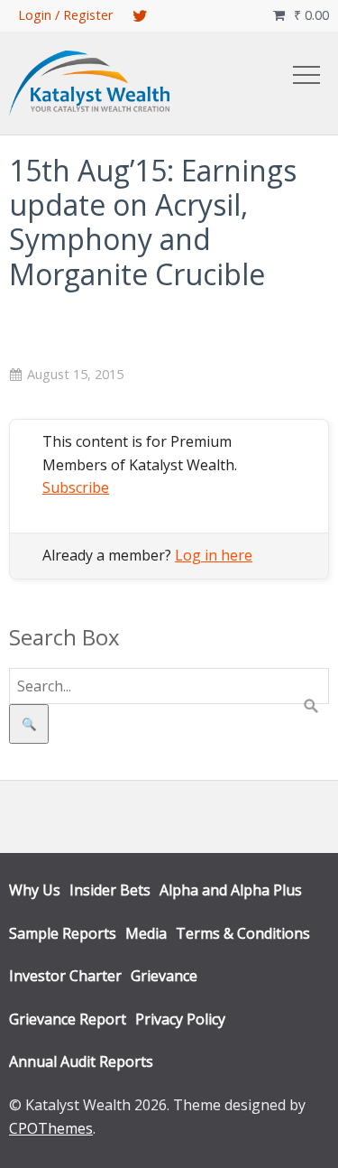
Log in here (213, 555)
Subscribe (75, 487)
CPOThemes (51, 1128)
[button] (306, 75)
